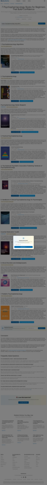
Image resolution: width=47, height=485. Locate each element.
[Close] (32, 237)
